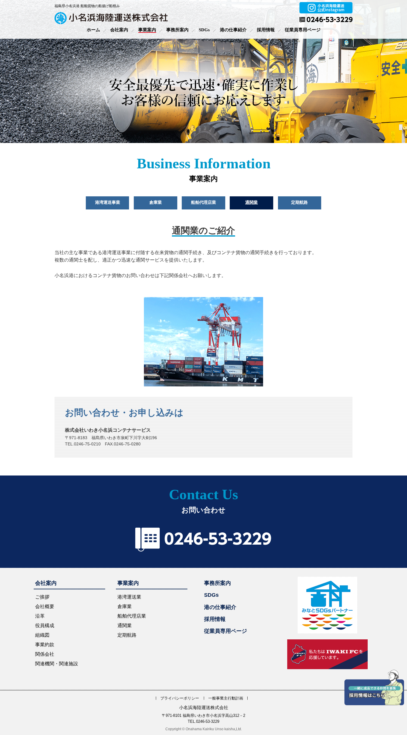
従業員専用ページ (303, 29)
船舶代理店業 (203, 202)
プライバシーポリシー (179, 698)
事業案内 (147, 29)
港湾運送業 (129, 596)
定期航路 (299, 202)
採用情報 (266, 29)
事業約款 (44, 644)
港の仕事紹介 (233, 29)
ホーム (93, 29)
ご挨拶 (42, 596)
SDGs (204, 29)
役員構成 (44, 625)
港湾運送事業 (107, 202)
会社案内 (119, 29)
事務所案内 (177, 29)
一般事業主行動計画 (225, 698)
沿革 (40, 616)
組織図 (42, 635)
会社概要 (44, 606)
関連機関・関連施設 (56, 663)
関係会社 (44, 654)
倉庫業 (155, 202)
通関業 (251, 202)
